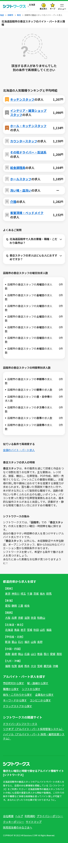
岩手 (23, 630)
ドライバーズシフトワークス (20, 724)
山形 (42, 630)
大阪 (7, 618)
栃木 (42, 593)
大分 (33, 666)
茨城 (36, 593)
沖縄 (55, 666)
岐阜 (27, 605)
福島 (49, 630)
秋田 (36, 630)
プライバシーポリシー (50, 816)
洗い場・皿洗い (20, 190)
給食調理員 (17, 167)
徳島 (39, 654)
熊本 (27, 666)
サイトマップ (34, 822)
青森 (16, 630)
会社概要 (8, 816)
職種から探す (11, 689)
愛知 (7, 605)
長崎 (20, 666)
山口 (33, 654)
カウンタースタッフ (23, 141)
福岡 (7, 666)
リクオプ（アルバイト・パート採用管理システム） (33, 729)
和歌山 (41, 618)
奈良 (33, 618)
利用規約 (30, 816)
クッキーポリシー (13, 822)
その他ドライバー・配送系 (28, 152)
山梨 (33, 642)
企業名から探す (44, 694)
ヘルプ (19, 816)
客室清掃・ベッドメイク (26, 212)
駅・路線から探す (37, 683)
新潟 (7, 642)
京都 (20, 618)
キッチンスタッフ (22, 99)
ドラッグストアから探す (17, 706)
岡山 (20, 654)
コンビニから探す (40, 700)
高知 (59, 654)
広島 (27, 654)
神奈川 (15, 593)
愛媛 (52, 654)
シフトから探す (31, 689)
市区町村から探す (13, 683)
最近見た (43, 8)
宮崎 (39, 666)
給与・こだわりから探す (17, 694)
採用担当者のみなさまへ (17, 827)
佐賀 (14, 666)
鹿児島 (48, 666)
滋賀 (27, 618)
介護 (13, 201)
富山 (14, 642)
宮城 (29, 630)
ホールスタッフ (20, 179)
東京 (7, 593)
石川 (20, 642)
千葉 (29, 593)
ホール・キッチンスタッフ (28, 126)
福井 (27, 642)
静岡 (14, 605)
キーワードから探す (15, 700)
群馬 (49, 593)
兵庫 (14, 618)
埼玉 (23, 593)
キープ (52, 8)
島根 (14, 654)
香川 (46, 654)
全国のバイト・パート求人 (19, 450)
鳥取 (7, 654)
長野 (39, 642)
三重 (20, 605)
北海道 (9, 630)
